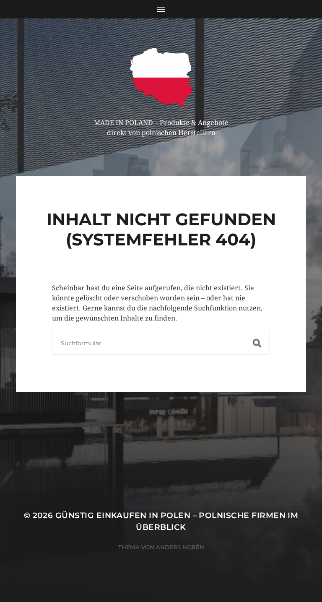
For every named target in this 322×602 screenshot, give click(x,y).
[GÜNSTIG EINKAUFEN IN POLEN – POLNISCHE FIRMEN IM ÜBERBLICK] (161, 77)
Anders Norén (180, 547)
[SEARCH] (257, 343)
